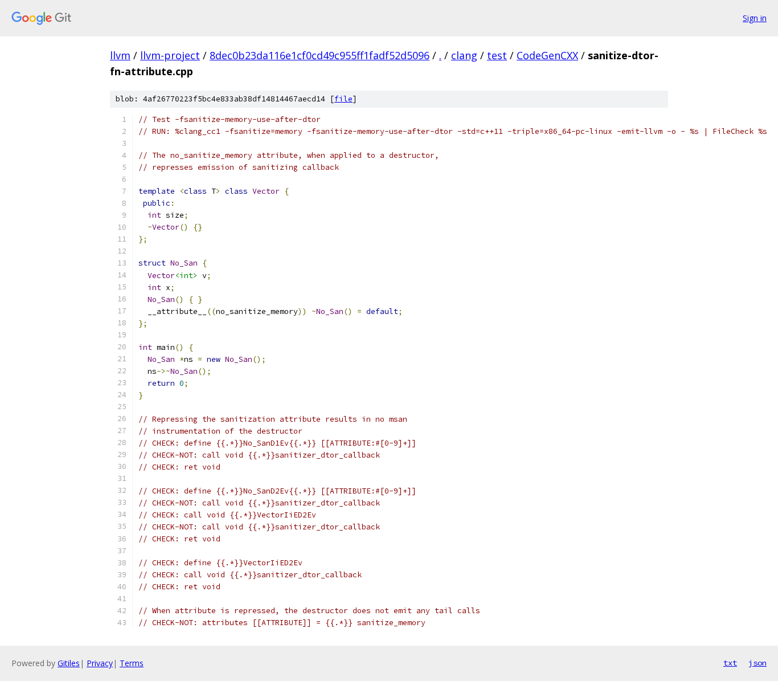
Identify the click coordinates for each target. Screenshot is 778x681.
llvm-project (170, 55)
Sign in (755, 18)
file (343, 99)
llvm (120, 55)
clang (464, 55)
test (497, 55)
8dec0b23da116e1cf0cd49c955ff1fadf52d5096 (319, 55)
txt (730, 663)
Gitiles (69, 663)
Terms (132, 663)
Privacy (100, 663)
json (757, 663)
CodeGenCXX (547, 55)
